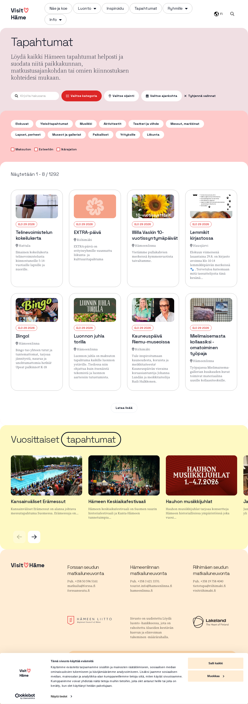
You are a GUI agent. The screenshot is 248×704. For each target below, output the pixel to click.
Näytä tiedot (59, 696)
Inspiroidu (115, 8)
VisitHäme (18, 14)
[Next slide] (34, 537)
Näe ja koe (58, 8)
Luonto (84, 8)
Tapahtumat (145, 8)
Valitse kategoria (84, 96)
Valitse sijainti (123, 96)
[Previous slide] (19, 537)
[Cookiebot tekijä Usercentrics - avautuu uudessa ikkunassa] (25, 696)
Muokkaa (213, 675)
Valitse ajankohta (163, 96)
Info (53, 19)
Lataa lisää (124, 408)
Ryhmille (175, 8)
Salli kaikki (215, 663)
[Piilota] (94, 8)
